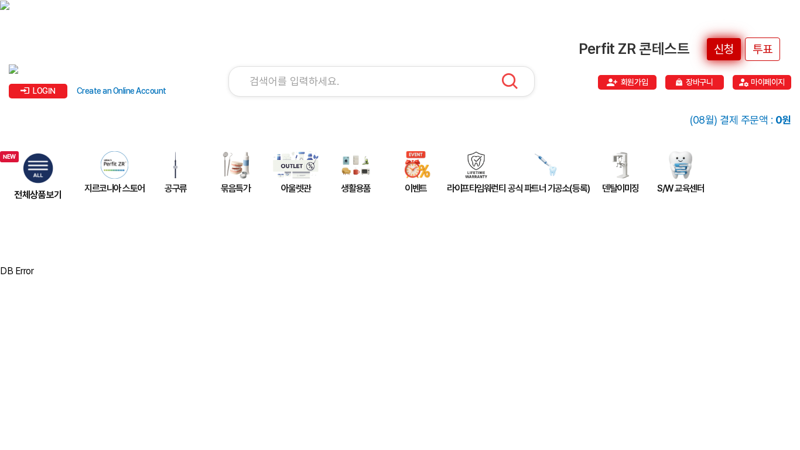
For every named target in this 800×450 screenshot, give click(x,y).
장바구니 (699, 82)
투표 (762, 49)
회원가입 (634, 82)
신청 (724, 49)
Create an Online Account (121, 91)
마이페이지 (768, 82)
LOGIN (44, 91)
